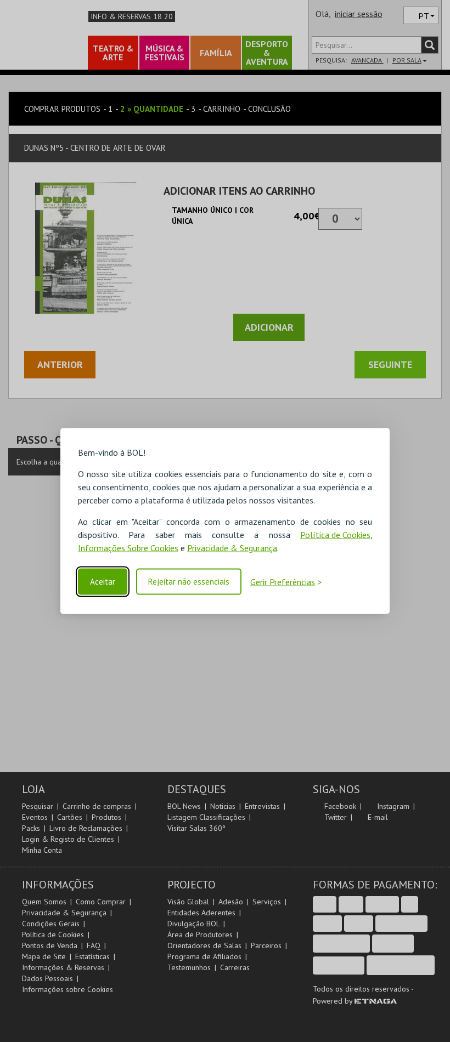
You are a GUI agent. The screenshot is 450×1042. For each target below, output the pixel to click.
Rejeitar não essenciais (188, 581)
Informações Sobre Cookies (128, 547)
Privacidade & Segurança (232, 547)
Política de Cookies (335, 534)
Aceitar (102, 581)
